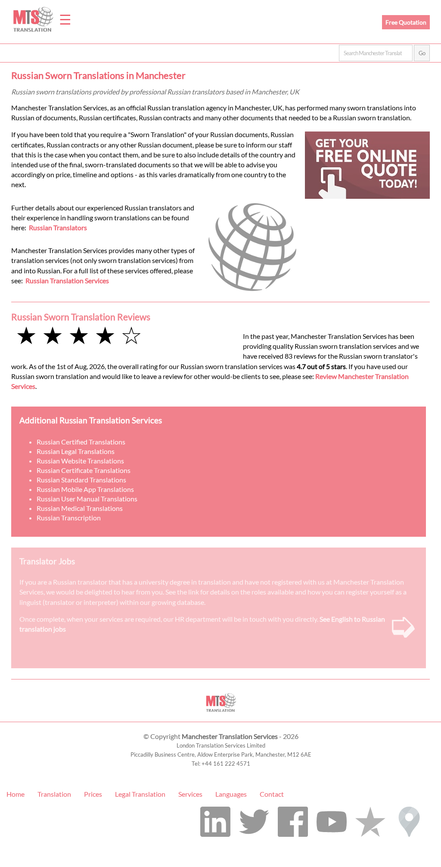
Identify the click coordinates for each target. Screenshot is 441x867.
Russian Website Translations (80, 461)
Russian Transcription (69, 517)
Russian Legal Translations (76, 451)
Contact (272, 794)
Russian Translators (58, 227)
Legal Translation (140, 794)
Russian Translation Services (67, 280)
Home (15, 794)
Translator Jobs (47, 561)
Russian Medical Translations (80, 508)
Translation (54, 794)
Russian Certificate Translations (83, 470)
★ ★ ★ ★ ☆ (79, 334)
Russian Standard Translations (81, 480)
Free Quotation (405, 22)
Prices (93, 794)
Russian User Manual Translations (87, 499)
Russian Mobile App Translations (85, 489)
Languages (231, 794)
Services (190, 794)
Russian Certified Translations (81, 442)
